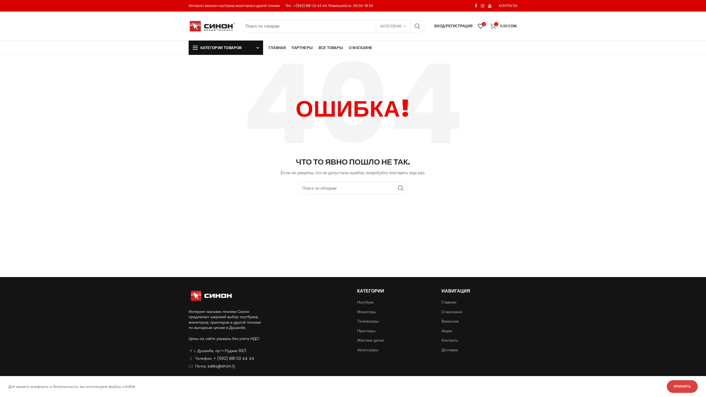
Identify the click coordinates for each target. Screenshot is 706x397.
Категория (390, 26)
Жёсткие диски (370, 340)
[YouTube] (489, 5)
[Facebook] (476, 5)
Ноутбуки (365, 302)
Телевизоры (368, 321)
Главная (449, 302)
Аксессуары (367, 350)
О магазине (452, 312)
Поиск (417, 26)
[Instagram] (482, 5)
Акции (447, 331)
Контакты (450, 340)
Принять (682, 386)
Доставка (450, 350)
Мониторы (366, 312)
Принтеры (366, 331)
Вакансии (450, 321)
